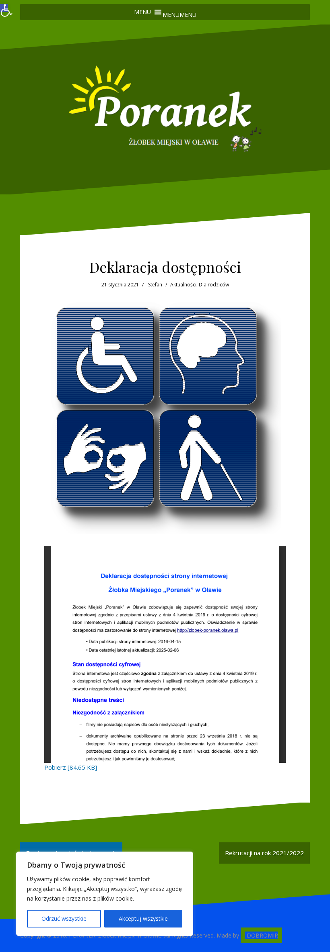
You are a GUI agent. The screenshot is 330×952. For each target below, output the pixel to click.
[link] (4, 8)
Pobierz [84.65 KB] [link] (70, 767)
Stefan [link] (155, 284)
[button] (179, 14)
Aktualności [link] (183, 284)
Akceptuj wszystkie (143, 918)
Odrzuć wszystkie (64, 918)
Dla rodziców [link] (214, 284)
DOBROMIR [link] (262, 935)
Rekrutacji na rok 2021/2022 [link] (264, 853)
